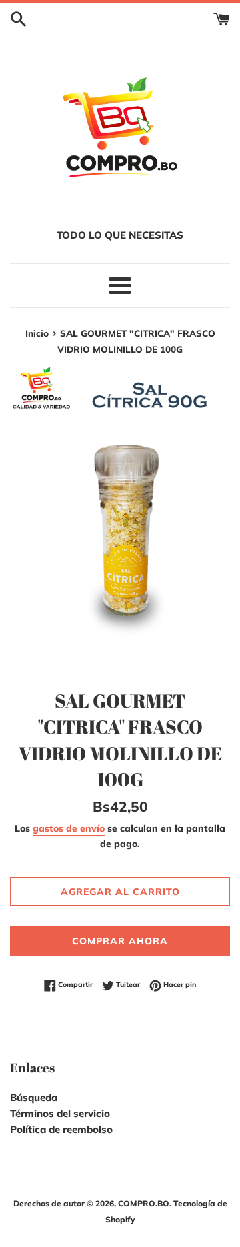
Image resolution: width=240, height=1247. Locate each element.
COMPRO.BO (143, 1203)
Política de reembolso (61, 1129)
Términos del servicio (60, 1113)
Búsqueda (33, 1097)
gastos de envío (69, 828)
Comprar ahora (120, 941)
